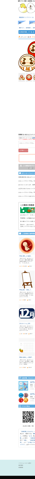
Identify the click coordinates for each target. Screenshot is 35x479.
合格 (25, 440)
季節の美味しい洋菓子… (26, 357)
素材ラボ (21, 27)
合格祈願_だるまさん (27, 431)
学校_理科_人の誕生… (25, 256)
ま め (30, 436)
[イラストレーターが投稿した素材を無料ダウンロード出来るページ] (23, 24)
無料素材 (28, 27)
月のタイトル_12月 (24, 323)
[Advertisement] (9, 27)
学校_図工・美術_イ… (25, 289)
